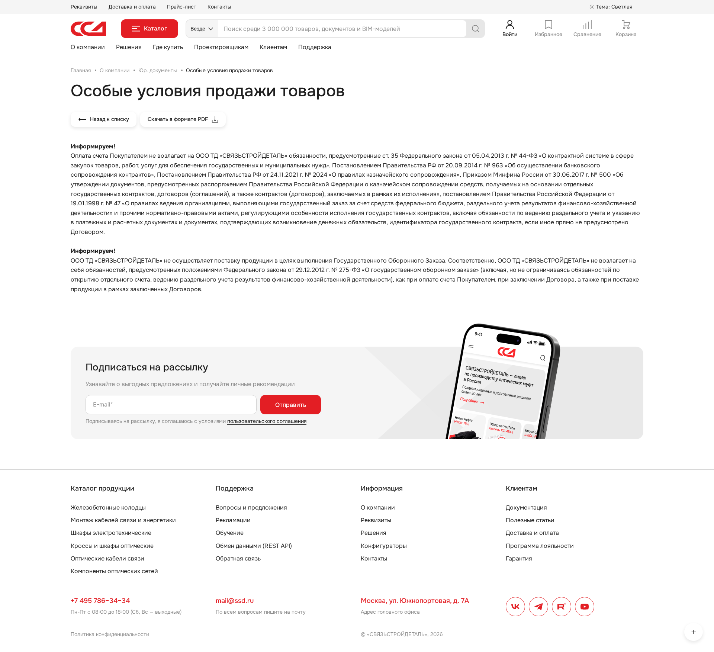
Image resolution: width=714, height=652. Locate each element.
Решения (129, 47)
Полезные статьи (530, 520)
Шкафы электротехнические (111, 533)
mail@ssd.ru (235, 601)
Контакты (219, 6)
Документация (526, 507)
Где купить (168, 47)
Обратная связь (238, 558)
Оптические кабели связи (107, 558)
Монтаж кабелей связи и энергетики (123, 520)
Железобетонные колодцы (108, 507)
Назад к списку (109, 119)
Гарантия (519, 558)
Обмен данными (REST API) (254, 546)
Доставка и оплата (132, 6)
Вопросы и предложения (251, 507)
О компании (88, 47)
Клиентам (273, 47)
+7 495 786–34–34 (100, 601)
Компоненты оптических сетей (114, 571)
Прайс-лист (181, 6)
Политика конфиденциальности (110, 634)
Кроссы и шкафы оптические (112, 546)
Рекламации (233, 520)
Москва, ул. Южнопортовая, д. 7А (415, 601)
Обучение (230, 533)
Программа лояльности (540, 546)
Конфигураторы (384, 546)
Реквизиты (84, 6)
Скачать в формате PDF (178, 119)
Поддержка (314, 47)
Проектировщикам (221, 47)
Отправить (290, 405)
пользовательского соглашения (266, 421)
